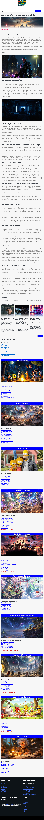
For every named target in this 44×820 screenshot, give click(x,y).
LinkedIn (26, 805)
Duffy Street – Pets (26, 786)
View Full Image (4, 29)
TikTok (25, 810)
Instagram (26, 803)
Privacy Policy (4, 791)
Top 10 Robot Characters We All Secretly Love (21, 319)
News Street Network (27, 784)
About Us (3, 783)
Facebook (26, 802)
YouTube (26, 807)
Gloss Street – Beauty (27, 790)
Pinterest (26, 811)
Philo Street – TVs (26, 791)
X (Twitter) (26, 806)
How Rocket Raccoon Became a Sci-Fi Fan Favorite (35, 320)
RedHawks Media (9, 804)
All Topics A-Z (4, 787)
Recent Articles (37, 10)
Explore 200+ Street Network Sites (29, 794)
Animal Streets (26, 793)
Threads (26, 809)
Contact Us (3, 784)
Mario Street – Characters (28, 789)
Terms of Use (3, 790)
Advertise (3, 789)
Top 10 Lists (6, 297)
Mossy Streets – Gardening (28, 787)
